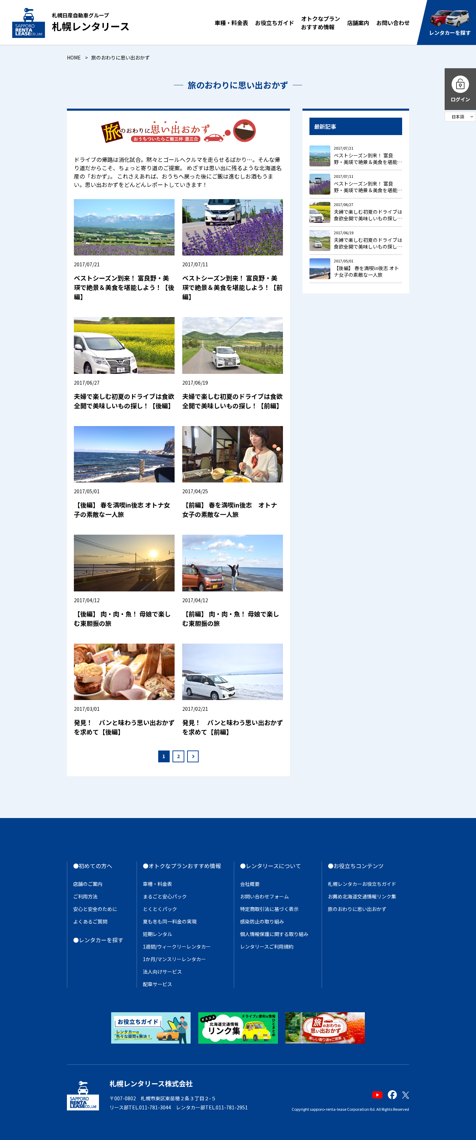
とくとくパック (160, 908)
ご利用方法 (85, 896)
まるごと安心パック (165, 896)
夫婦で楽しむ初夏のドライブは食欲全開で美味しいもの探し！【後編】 (124, 401)
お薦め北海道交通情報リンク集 (362, 896)
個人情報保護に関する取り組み (274, 933)
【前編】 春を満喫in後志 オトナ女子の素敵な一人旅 (229, 509)
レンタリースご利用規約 (266, 946)
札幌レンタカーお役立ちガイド (362, 883)
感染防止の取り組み (262, 921)
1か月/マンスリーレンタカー (174, 959)
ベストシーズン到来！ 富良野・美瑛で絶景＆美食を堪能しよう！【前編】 (232, 287)
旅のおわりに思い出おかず (357, 908)
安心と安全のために (95, 908)
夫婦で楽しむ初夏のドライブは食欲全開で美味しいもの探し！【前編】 (232, 401)
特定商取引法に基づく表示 (269, 908)
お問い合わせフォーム (264, 896)
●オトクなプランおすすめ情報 (182, 866)
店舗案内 (358, 22)
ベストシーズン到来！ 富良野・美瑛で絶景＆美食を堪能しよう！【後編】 (124, 287)
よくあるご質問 (90, 921)
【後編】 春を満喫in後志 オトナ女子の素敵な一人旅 (122, 509)
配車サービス (157, 984)
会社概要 (250, 883)
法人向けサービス (162, 971)
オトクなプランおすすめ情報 (320, 22)
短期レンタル (157, 933)
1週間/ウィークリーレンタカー (177, 946)
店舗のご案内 (87, 883)
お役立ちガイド (274, 22)
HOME (74, 57)
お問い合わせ (393, 22)
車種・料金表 (231, 22)
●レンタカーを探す (98, 940)
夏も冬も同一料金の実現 (170, 921)
